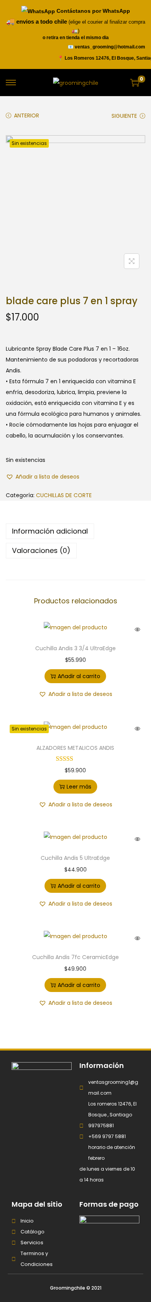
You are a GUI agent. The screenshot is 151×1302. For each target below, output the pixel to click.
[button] (42, 476)
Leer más (79, 786)
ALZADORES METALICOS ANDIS (75, 748)
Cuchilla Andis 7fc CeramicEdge (75, 957)
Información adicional (50, 531)
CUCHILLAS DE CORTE (64, 495)
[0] (134, 82)
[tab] (75, 531)
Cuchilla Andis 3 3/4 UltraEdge (75, 648)
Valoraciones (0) (41, 550)
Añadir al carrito (79, 676)
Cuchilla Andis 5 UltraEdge (75, 858)
